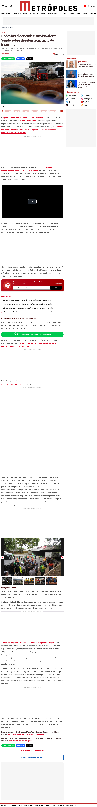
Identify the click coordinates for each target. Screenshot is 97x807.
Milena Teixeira (82, 71)
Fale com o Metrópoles (73, 805)
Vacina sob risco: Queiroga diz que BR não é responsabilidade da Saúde (27, 304)
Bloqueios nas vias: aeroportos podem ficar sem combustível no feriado (28, 308)
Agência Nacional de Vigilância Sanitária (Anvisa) (23, 118)
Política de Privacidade (25, 805)
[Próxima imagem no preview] (62, 557)
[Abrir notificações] (11, 6)
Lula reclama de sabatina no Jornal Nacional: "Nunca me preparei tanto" (86, 85)
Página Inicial (4, 27)
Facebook (72, 99)
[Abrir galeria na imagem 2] (18, 581)
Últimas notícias (5, 13)
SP (33, 13)
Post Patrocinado (58, 805)
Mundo (43, 13)
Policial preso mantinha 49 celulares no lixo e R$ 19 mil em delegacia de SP (87, 64)
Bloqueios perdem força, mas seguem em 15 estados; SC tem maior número (29, 312)
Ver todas (57, 283)
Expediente (13, 805)
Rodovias (41, 751)
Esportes (85, 13)
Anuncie (48, 805)
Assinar (56, 287)
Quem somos (3, 805)
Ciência (78, 13)
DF (30, 13)
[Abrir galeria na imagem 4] (40, 581)
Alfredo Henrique (82, 61)
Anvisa (23, 751)
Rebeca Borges (5, 53)
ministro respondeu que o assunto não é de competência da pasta (29, 643)
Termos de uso (39, 805)
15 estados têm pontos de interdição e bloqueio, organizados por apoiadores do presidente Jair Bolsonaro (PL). (32, 130)
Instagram (87, 99)
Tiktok (71, 105)
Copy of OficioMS (7, 384)
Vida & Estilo (63, 13)
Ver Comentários (32, 757)
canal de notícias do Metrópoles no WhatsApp (26, 734)
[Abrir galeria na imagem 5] (51, 581)
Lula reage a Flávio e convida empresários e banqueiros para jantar (86, 74)
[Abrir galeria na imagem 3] (29, 581)
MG (38, 13)
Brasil (25, 13)
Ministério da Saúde (27, 121)
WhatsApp (72, 95)
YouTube (86, 102)
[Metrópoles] (48, 6)
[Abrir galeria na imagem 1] (32, 557)
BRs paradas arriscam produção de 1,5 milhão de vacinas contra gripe (27, 300)
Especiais (93, 13)
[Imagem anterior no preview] (2, 557)
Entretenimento (52, 13)
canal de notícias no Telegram (20, 741)
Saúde (72, 13)
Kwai (85, 105)
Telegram (87, 95)
